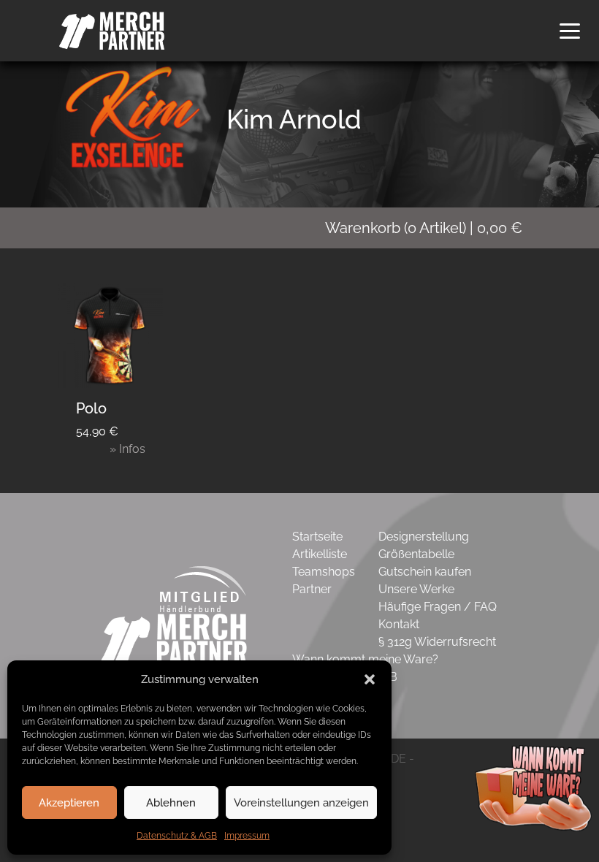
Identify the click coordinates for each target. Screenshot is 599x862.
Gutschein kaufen (424, 572)
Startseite (317, 536)
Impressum (247, 836)
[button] (369, 679)
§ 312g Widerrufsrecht (437, 642)
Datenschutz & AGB (177, 836)
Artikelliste (319, 554)
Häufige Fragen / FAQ (437, 607)
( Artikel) (423, 228)
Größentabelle (416, 554)
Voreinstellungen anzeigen (301, 802)
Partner (312, 589)
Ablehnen (171, 802)
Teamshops (323, 572)
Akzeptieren (69, 802)
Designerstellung (423, 536)
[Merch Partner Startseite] (174, 639)
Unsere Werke (416, 589)
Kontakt (398, 624)
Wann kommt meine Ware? (365, 659)
